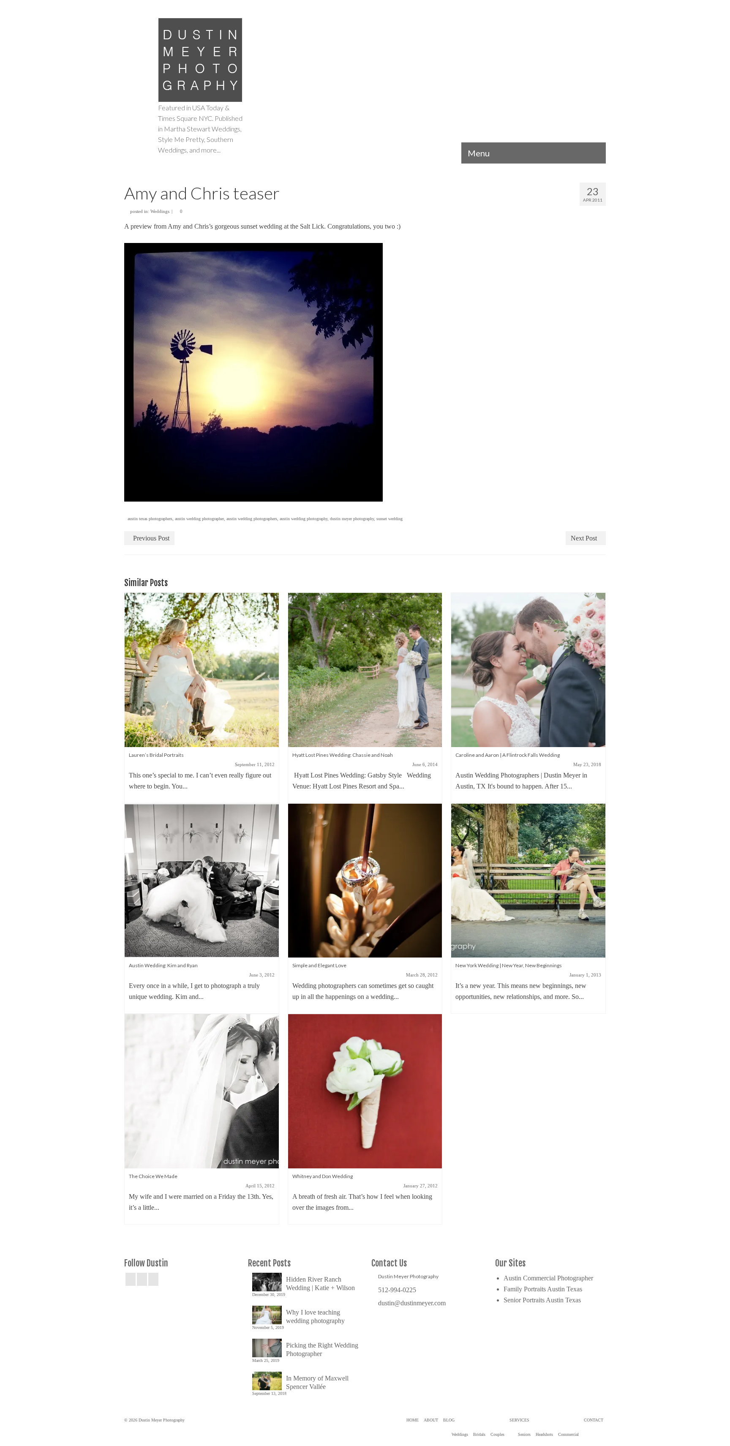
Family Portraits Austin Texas (543, 1289)
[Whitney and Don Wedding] (365, 1090)
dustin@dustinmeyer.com (412, 1303)
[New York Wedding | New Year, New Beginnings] (528, 880)
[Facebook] (130, 1279)
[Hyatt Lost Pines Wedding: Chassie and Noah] (365, 669)
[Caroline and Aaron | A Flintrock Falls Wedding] (528, 669)
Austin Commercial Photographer (548, 1278)
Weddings (159, 211)
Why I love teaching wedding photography (315, 1316)
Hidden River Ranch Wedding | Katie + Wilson (320, 1283)
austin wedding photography (303, 518)
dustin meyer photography (352, 518)
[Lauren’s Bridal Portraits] (202, 669)
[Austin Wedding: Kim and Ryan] (202, 880)
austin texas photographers (150, 518)
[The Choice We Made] (202, 1090)
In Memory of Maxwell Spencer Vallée (317, 1382)
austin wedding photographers (251, 518)
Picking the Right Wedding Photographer (322, 1349)
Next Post (584, 538)
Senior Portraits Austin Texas (542, 1300)
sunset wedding (389, 518)
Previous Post (151, 538)
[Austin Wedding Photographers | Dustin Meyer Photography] (200, 60)
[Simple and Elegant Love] (365, 880)
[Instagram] (153, 1279)
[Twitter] (142, 1279)
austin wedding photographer (199, 518)
